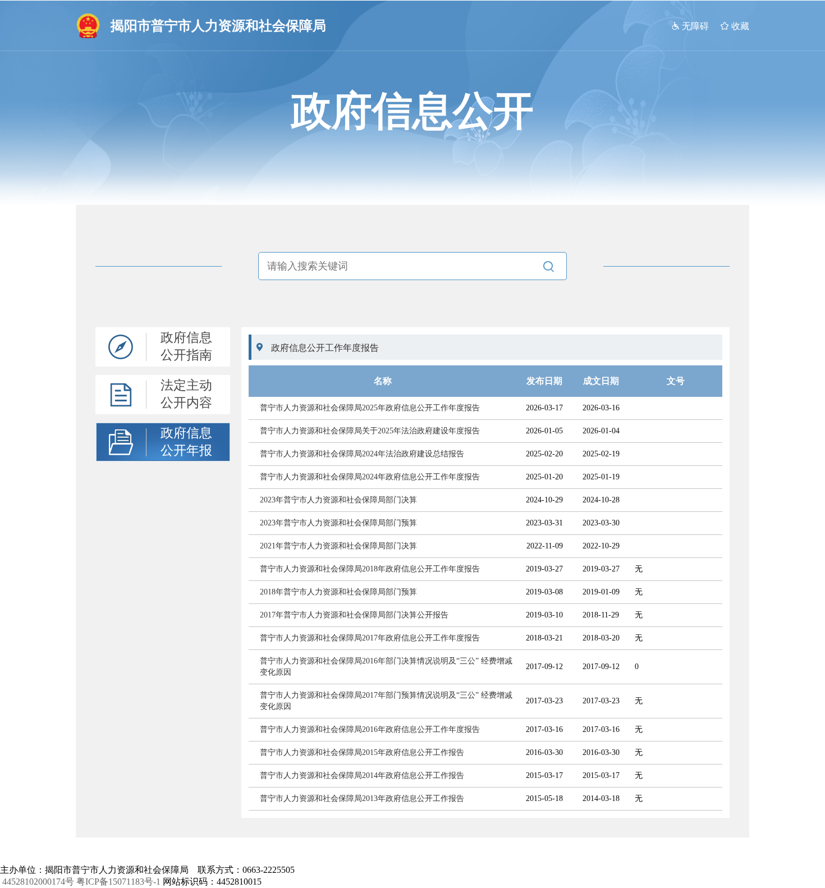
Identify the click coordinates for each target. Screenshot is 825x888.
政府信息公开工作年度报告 (325, 348)
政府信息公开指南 (186, 346)
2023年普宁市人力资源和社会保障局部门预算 (338, 523)
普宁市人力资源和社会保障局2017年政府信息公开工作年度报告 (370, 638)
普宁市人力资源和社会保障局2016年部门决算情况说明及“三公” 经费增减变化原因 (386, 666)
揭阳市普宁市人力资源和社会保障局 (218, 26)
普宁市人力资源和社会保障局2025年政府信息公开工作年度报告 (370, 408)
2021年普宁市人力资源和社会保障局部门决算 (338, 546)
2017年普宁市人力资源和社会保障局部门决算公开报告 (354, 615)
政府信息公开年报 (186, 441)
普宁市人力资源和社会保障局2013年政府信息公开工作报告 (362, 798)
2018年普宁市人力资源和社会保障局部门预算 (338, 592)
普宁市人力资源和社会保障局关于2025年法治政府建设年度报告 (370, 431)
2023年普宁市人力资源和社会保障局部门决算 (338, 500)
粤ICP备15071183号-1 (118, 881)
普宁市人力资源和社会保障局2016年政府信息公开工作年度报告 (370, 729)
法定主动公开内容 (186, 394)
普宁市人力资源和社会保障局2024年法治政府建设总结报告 (362, 454)
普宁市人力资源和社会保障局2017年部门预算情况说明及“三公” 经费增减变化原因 (386, 701)
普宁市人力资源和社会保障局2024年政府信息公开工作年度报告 (370, 477)
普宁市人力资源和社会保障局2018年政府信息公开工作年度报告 (370, 569)
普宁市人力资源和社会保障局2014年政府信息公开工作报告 (362, 775)
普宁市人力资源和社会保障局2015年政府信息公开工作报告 (362, 752)
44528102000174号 (38, 881)
